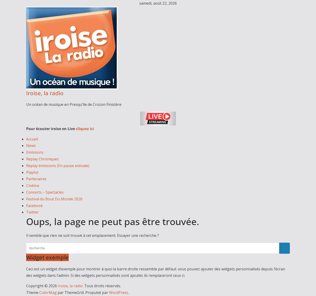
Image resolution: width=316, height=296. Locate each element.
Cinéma (32, 185)
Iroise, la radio (45, 93)
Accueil (32, 139)
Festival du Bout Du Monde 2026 (54, 198)
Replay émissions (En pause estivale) (57, 165)
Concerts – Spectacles (45, 192)
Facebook (34, 205)
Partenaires (36, 178)
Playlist (32, 172)
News (31, 145)
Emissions (34, 152)
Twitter (32, 212)
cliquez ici (85, 128)
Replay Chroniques (42, 159)
